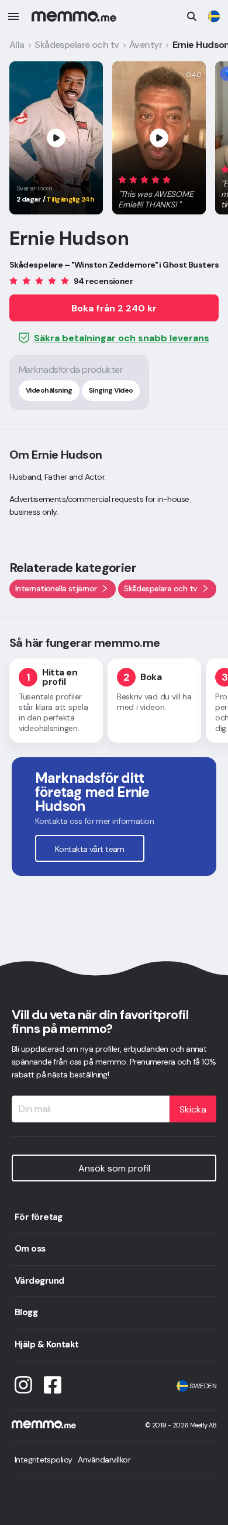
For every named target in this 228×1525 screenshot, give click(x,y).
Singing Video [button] (111, 390)
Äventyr (145, 45)
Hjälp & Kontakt (47, 1344)
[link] (214, 16)
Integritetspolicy (43, 1459)
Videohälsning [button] (49, 390)
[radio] (122, 179)
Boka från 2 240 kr (114, 308)
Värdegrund (39, 1281)
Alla (17, 45)
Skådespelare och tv (76, 45)
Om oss (30, 1248)
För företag (39, 1217)
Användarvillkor (104, 1459)
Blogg (26, 1312)
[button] (159, 189)
